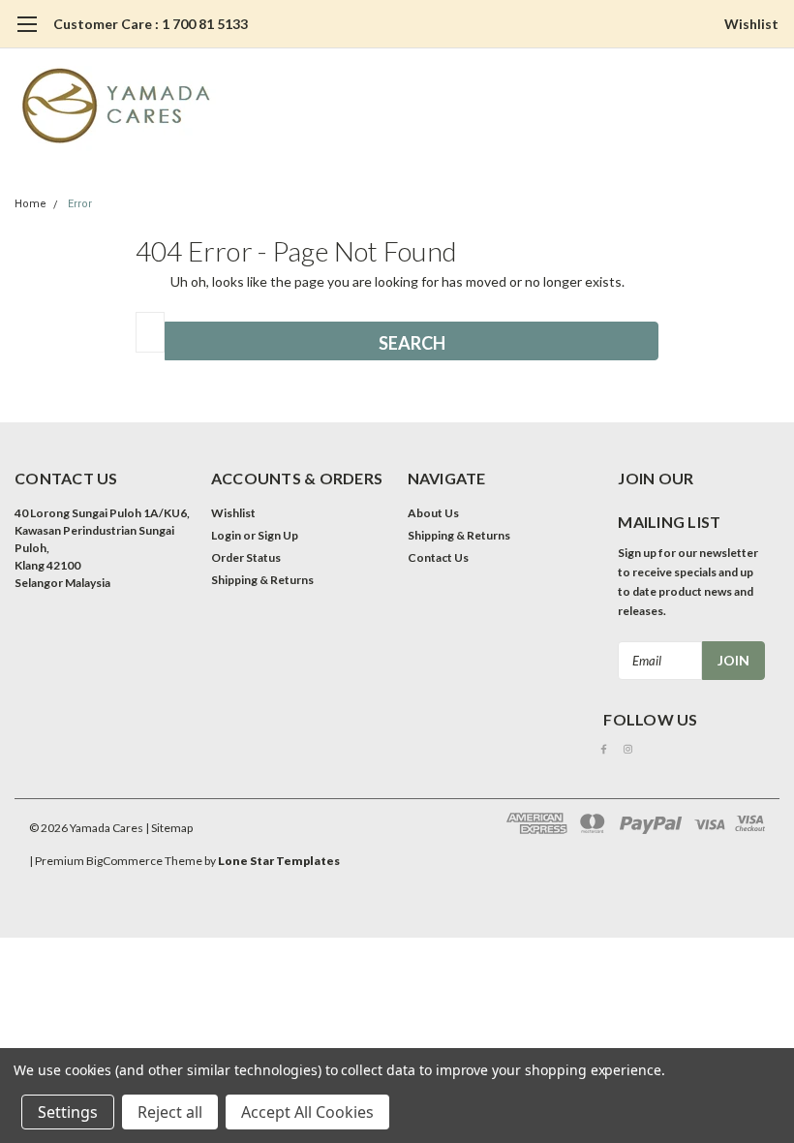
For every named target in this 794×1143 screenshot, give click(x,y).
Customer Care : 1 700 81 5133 (150, 23)
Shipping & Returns (262, 579)
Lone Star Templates (279, 860)
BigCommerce (124, 860)
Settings (68, 1112)
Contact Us (438, 557)
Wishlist (751, 23)
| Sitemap (169, 827)
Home (30, 204)
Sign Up (278, 535)
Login (226, 535)
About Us (433, 513)
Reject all (169, 1112)
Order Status (246, 557)
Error (80, 204)
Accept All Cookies (307, 1112)
